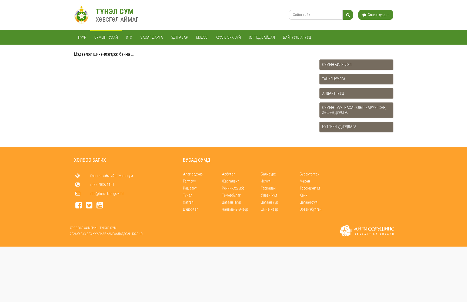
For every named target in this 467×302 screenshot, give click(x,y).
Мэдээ (202, 37)
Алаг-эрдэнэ (193, 174)
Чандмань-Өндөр (235, 209)
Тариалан (268, 188)
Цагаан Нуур (231, 202)
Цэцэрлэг (190, 209)
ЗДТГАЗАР (179, 37)
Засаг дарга (151, 37)
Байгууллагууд (297, 37)
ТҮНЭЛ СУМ (115, 11)
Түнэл (187, 195)
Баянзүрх (268, 174)
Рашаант (189, 188)
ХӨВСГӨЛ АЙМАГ (117, 19)
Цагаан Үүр (269, 202)
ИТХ (129, 37)
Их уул (266, 181)
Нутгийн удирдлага (339, 127)
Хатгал (188, 202)
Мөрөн (305, 181)
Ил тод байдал (262, 37)
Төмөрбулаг (231, 195)
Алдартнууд (333, 93)
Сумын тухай (106, 37)
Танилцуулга (333, 79)
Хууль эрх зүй (228, 37)
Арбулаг (228, 174)
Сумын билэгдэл (337, 64)
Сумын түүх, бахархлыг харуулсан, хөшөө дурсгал (354, 110)
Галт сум (189, 181)
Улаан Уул (269, 195)
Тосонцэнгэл (310, 188)
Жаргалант (230, 181)
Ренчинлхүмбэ (233, 188)
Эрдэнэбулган (311, 209)
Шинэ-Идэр (269, 209)
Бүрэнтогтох (309, 174)
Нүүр (82, 37)
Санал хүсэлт (378, 15)
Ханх (303, 195)
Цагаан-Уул (309, 202)
